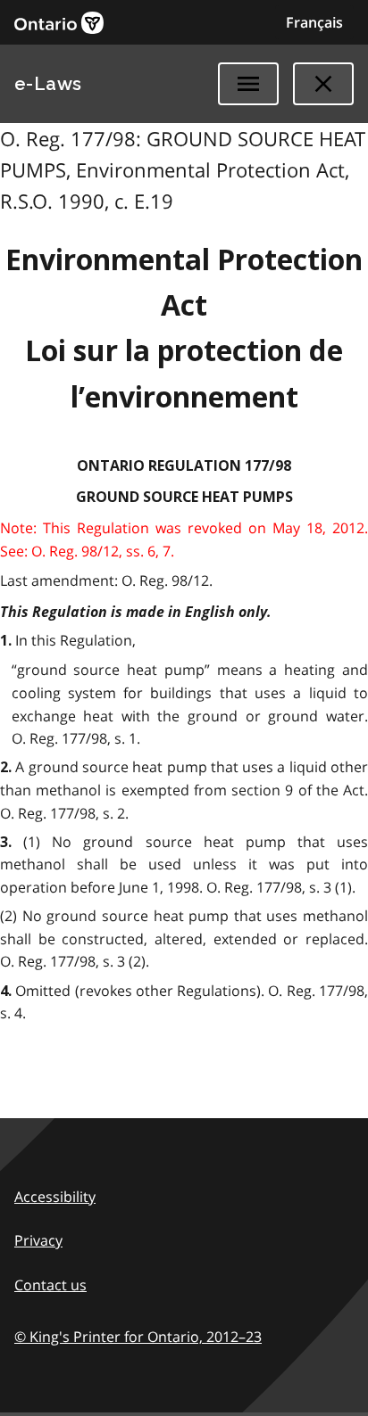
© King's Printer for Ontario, (138, 1336)
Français (314, 22)
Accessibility (55, 1196)
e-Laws (48, 84)
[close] (323, 83)
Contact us (50, 1285)
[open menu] (248, 83)
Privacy (38, 1240)
